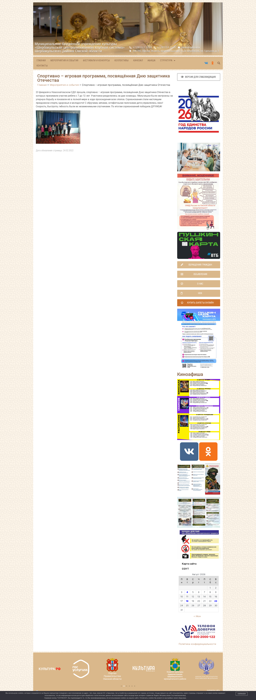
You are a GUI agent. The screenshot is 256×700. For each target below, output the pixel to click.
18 (187, 601)
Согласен (242, 694)
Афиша (151, 60)
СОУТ (185, 568)
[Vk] (189, 451)
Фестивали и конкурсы (96, 60)
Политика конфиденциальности (197, 643)
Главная (41, 60)
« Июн (197, 616)
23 (215, 601)
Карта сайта (189, 563)
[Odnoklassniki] (208, 451)
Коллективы (121, 60)
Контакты (42, 65)
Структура (166, 60)
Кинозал (138, 60)
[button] (198, 77)
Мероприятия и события (64, 60)
